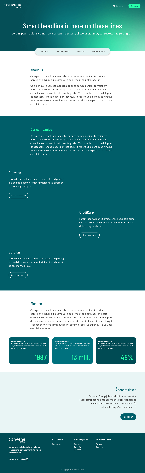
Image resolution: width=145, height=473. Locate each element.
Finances (81, 51)
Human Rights (98, 51)
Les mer (128, 416)
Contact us (56, 444)
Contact (134, 6)
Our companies (62, 51)
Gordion (77, 449)
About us (44, 51)
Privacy (99, 444)
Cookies (99, 447)
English (119, 6)
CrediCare (78, 447)
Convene (78, 444)
